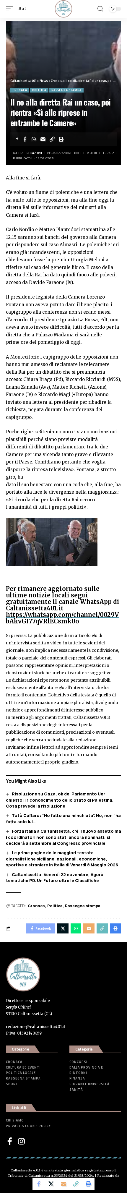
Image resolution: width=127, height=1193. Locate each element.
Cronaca (19, 90)
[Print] (61, 139)
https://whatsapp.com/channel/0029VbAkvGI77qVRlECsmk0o (62, 618)
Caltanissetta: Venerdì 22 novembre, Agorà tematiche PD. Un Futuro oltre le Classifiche (54, 878)
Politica (39, 90)
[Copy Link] (52, 139)
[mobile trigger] (11, 9)
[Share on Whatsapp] (34, 139)
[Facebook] (10, 1141)
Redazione (35, 153)
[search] (100, 9)
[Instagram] (21, 1141)
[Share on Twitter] (51, 1184)
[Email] (43, 139)
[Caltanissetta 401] (63, 9)
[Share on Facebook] (25, 139)
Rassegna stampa (66, 90)
